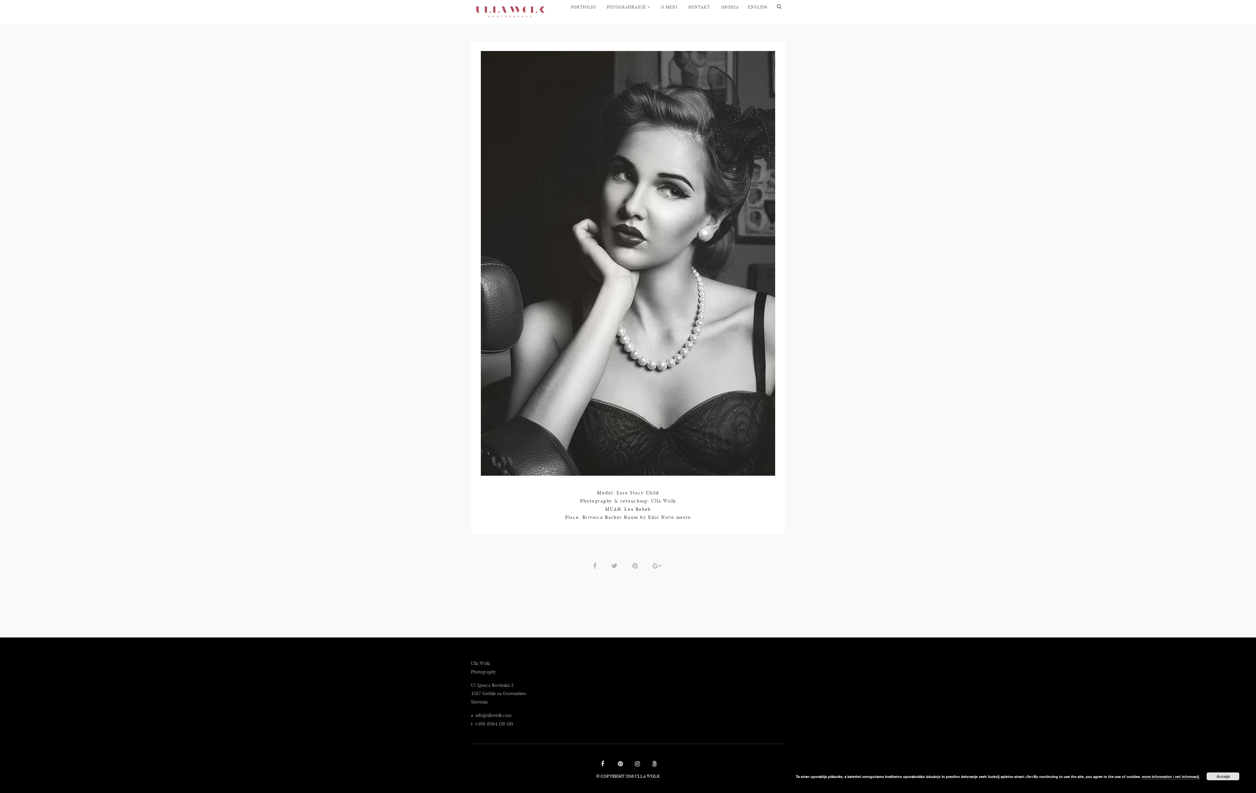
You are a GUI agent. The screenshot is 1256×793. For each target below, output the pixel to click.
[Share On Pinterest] (636, 565)
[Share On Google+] (658, 565)
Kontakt (699, 7)
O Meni (669, 7)
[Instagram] (636, 764)
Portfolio (583, 7)
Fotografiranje (626, 7)
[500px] (653, 764)
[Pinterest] (619, 764)
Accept (1223, 776)
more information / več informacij (1170, 776)
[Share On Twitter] (615, 565)
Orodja (730, 7)
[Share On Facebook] (596, 565)
